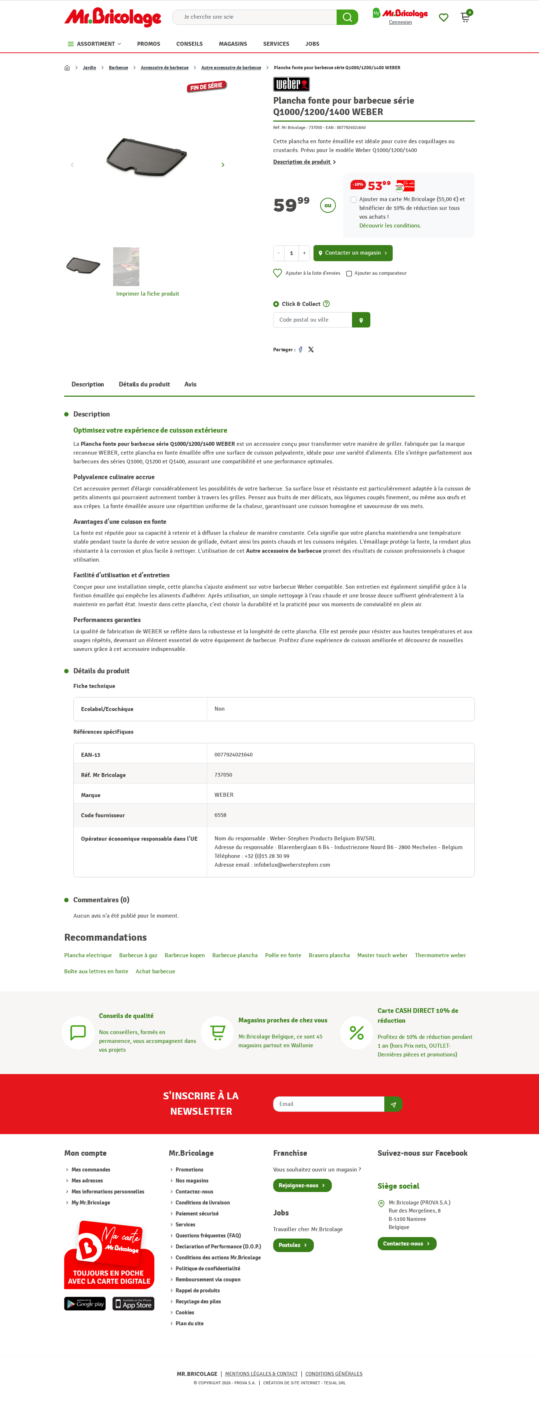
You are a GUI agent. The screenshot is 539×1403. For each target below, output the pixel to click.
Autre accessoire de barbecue (231, 68)
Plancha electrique (88, 955)
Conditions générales (334, 1374)
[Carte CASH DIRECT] (357, 1031)
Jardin (89, 68)
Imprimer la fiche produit (147, 293)
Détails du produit (144, 384)
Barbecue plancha (235, 955)
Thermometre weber (440, 955)
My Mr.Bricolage (91, 1202)
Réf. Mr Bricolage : (290, 127)
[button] (465, 17)
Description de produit (302, 162)
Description (88, 384)
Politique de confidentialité (207, 1268)
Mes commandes (91, 1169)
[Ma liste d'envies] (443, 16)
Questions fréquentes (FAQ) (208, 1235)
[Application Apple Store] (133, 1304)
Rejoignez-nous (298, 1185)
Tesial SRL (335, 1382)
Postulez (289, 1245)
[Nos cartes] (109, 1251)
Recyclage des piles (198, 1301)
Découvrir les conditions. (390, 225)
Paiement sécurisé (197, 1213)
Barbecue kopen (185, 955)
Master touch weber (382, 955)
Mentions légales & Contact (261, 1374)
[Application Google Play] (85, 1304)
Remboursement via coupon (208, 1279)
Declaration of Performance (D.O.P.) (218, 1246)
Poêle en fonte (283, 955)
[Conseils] (78, 1031)
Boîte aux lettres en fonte (96, 971)
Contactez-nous (194, 1191)
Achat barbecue (155, 971)
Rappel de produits (197, 1290)
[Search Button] (347, 17)
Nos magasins (192, 1180)
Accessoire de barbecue (164, 68)
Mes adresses (87, 1180)
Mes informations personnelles (108, 1191)
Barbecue (118, 68)
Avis (190, 384)
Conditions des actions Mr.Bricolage (218, 1257)
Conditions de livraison (202, 1202)
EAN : (331, 127)
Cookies (184, 1312)
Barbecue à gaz (138, 955)
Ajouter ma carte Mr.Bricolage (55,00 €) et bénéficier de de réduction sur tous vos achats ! (412, 208)
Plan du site (189, 1323)
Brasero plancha (329, 955)
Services (185, 1224)
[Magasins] (217, 1031)
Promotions (189, 1169)
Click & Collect (301, 304)
